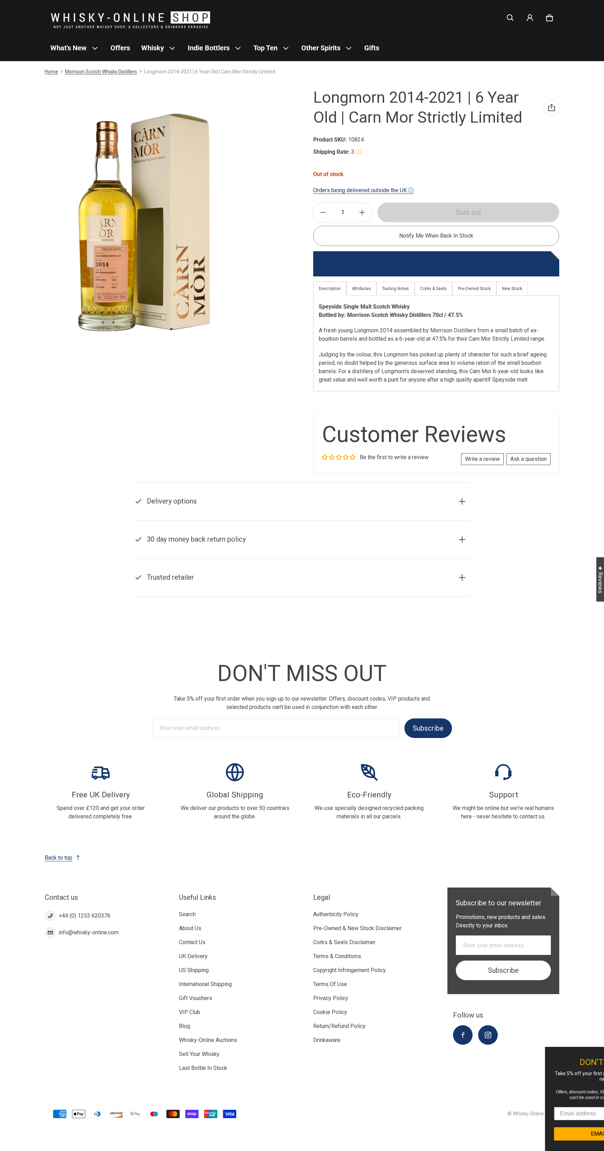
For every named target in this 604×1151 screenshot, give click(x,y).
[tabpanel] (436, 343)
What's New (68, 48)
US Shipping (194, 970)
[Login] (530, 18)
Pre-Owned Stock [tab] (474, 288)
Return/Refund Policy (339, 1026)
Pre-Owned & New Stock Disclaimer (357, 928)
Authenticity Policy (336, 914)
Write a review (482, 459)
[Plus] (362, 212)
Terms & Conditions (337, 956)
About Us (190, 928)
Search (187, 914)
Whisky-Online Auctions (208, 1040)
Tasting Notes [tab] (395, 288)
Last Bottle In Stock (203, 1068)
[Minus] (323, 212)
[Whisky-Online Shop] (130, 18)
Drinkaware (326, 1040)
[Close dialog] (597, 1053)
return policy (180, 556)
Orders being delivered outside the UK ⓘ (363, 190)
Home (51, 71)
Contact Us (192, 942)
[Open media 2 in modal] (145, 222)
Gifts (371, 48)
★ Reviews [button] (600, 579)
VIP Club (189, 1012)
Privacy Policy (330, 998)
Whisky (152, 48)
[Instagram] (488, 1035)
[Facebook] (463, 1035)
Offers (120, 48)
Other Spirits (320, 48)
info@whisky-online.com (88, 932)
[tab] (361, 289)
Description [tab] (330, 288)
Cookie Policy (330, 1012)
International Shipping (205, 984)
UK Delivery (193, 956)
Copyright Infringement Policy (349, 970)
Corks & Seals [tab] (433, 288)
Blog (184, 1026)
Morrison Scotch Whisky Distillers (101, 71)
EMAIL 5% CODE (537, 1133)
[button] (510, 18)
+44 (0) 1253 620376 (84, 915)
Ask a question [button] (528, 459)
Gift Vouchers (195, 998)
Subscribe (428, 728)
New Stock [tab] (512, 288)
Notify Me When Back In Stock (436, 235)
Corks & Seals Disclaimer (344, 942)
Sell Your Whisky (199, 1054)
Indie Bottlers (209, 48)
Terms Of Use (330, 984)
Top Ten (265, 48)
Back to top (58, 857)
